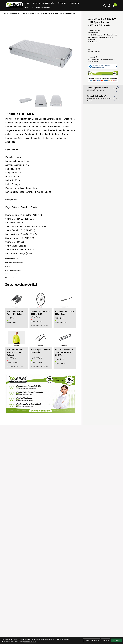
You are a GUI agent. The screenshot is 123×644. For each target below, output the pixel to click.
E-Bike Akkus (14, 13)
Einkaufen (74, 3)
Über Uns (62, 3)
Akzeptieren (116, 640)
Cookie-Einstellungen (92, 640)
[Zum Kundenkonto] (109, 5)
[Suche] (104, 5)
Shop (27, 3)
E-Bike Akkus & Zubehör (43, 3)
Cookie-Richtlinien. (30, 642)
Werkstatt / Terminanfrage (37, 7)
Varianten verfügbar (40, 325)
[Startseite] (5, 13)
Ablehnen (106, 640)
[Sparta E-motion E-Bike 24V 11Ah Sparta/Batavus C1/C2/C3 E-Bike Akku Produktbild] (40, 53)
